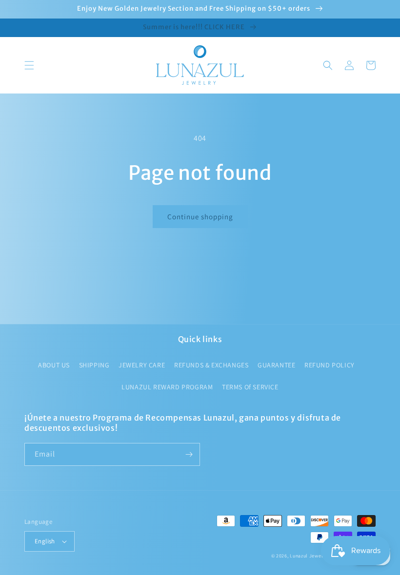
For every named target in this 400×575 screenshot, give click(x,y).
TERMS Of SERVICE (250, 387)
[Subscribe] (189, 454)
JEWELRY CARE (142, 365)
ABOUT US (54, 365)
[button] (29, 65)
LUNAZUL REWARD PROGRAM (167, 387)
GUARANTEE (276, 365)
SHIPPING (94, 365)
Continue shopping (200, 216)
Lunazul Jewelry (309, 556)
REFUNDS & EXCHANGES (211, 365)
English (45, 541)
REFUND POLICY (329, 365)
